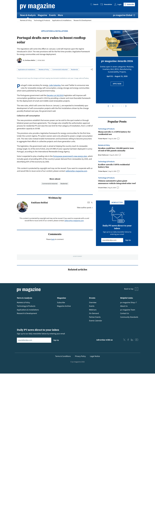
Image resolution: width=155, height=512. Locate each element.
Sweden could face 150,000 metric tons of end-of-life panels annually (116, 149)
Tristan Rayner (102, 139)
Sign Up (128, 240)
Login (119, 4)
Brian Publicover (103, 155)
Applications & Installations (61, 20)
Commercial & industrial (60, 70)
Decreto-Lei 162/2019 (55, 95)
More (60, 15)
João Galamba (55, 85)
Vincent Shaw (102, 188)
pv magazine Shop (127, 302)
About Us (124, 306)
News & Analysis (28, 15)
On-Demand (94, 313)
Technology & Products (42, 20)
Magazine (42, 15)
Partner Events (95, 317)
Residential (74, 70)
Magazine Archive (64, 306)
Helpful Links (126, 298)
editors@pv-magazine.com (76, 171)
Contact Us (124, 313)
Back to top (128, 289)
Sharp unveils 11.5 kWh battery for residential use (114, 133)
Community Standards (129, 317)
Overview (92, 302)
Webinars (92, 309)
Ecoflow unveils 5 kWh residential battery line (114, 165)
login (53, 239)
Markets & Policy (26, 20)
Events (52, 15)
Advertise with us (104, 339)
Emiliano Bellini (30, 60)
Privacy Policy (80, 356)
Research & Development (82, 20)
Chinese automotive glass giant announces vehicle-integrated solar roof (117, 182)
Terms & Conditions (63, 356)
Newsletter (108, 4)
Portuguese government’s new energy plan (70, 156)
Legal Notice (95, 356)
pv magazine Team (127, 309)
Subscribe (61, 302)
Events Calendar (95, 320)
